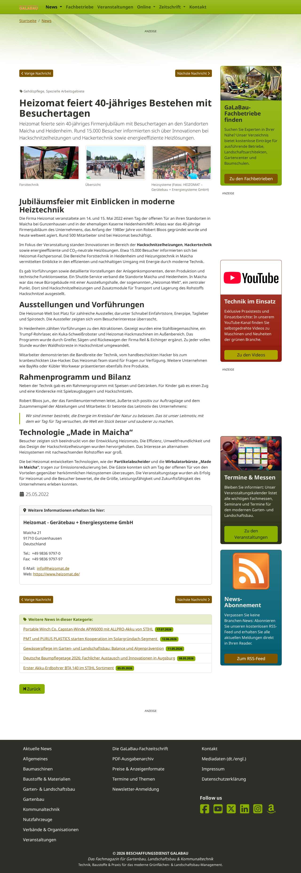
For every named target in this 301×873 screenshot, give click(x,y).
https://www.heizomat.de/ (56, 574)
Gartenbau (33, 799)
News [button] (52, 7)
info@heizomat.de (53, 568)
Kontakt (197, 7)
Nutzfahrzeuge (37, 819)
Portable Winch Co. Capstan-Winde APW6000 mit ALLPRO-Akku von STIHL (88, 629)
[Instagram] (258, 809)
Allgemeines (35, 758)
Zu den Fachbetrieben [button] (251, 178)
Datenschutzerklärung (224, 779)
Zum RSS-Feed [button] (251, 658)
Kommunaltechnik (41, 809)
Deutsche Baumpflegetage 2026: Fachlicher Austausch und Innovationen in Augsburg (99, 658)
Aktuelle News (37, 748)
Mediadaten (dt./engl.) (224, 758)
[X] (231, 809)
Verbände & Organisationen (51, 829)
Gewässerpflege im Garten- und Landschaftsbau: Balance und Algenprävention (93, 648)
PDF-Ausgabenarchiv (133, 758)
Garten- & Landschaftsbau (49, 789)
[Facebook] (204, 809)
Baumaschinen (38, 769)
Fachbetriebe (80, 7)
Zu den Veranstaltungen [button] (251, 534)
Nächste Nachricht (192, 73)
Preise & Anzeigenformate (138, 769)
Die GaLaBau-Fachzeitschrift (140, 748)
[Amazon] (271, 809)
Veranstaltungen (115, 7)
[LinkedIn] (244, 809)
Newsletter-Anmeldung (135, 789)
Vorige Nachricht (37, 73)
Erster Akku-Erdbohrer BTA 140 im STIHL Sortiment (68, 667)
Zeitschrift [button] (170, 7)
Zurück (33, 689)
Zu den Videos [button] (251, 355)
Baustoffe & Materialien (46, 779)
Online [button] (144, 7)
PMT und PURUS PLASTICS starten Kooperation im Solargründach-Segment (90, 638)
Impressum (213, 769)
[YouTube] (218, 809)
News (46, 20)
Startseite (27, 20)
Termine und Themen (133, 779)
